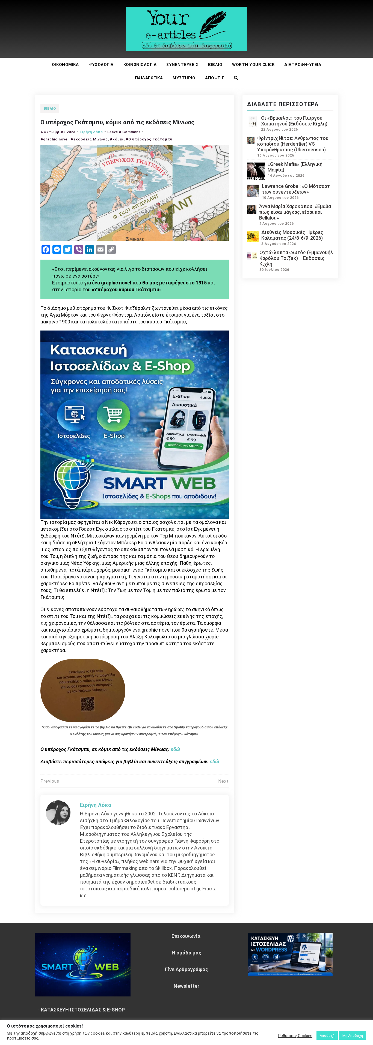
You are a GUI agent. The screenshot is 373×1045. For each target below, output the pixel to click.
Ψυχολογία (101, 64)
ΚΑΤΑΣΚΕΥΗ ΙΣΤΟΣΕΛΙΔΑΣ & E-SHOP (83, 1010)
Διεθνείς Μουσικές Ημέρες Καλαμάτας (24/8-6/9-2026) (292, 235)
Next (223, 781)
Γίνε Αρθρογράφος (186, 969)
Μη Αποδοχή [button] (352, 1036)
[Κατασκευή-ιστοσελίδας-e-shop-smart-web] (134, 424)
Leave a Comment (123, 132)
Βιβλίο (215, 64)
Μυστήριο (184, 78)
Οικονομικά (65, 64)
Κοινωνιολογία (140, 64)
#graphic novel (54, 139)
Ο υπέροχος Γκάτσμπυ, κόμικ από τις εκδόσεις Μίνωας (117, 122)
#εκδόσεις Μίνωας (89, 139)
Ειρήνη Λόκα (91, 132)
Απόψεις (214, 78)
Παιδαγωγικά (149, 78)
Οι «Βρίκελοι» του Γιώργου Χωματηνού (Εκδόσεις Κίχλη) (294, 121)
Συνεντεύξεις (182, 64)
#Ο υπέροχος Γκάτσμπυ (149, 139)
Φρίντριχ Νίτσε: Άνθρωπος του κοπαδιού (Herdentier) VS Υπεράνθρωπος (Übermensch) (292, 143)
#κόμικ (117, 139)
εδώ (175, 749)
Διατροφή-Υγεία (302, 64)
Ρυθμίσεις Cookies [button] (295, 1035)
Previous (49, 781)
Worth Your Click (253, 64)
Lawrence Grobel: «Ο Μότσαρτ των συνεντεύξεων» (296, 189)
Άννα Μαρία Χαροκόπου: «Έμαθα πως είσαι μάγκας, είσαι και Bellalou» (295, 212)
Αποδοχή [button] (327, 1036)
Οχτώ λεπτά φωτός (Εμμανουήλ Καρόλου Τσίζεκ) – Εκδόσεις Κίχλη (296, 258)
